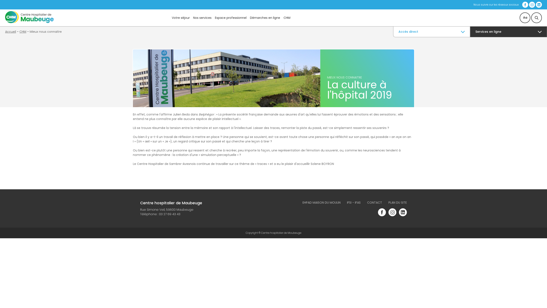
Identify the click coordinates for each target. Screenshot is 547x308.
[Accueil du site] (29, 22)
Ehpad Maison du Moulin (322, 202)
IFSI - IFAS (354, 202)
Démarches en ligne (265, 18)
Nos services (202, 18)
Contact (374, 202)
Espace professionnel (231, 18)
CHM (287, 18)
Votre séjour (181, 18)
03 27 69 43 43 (169, 214)
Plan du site (397, 202)
